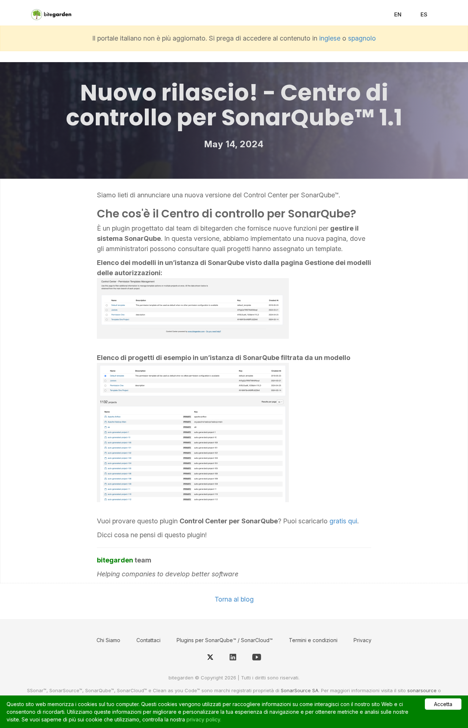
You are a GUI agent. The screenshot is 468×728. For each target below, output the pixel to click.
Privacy (362, 640)
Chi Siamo (108, 640)
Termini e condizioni (313, 640)
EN (397, 14)
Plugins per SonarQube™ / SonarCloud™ (225, 640)
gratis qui (343, 521)
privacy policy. (203, 719)
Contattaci (148, 640)
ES (423, 14)
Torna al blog (234, 599)
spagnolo (362, 38)
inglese (329, 38)
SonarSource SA (299, 690)
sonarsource (422, 690)
